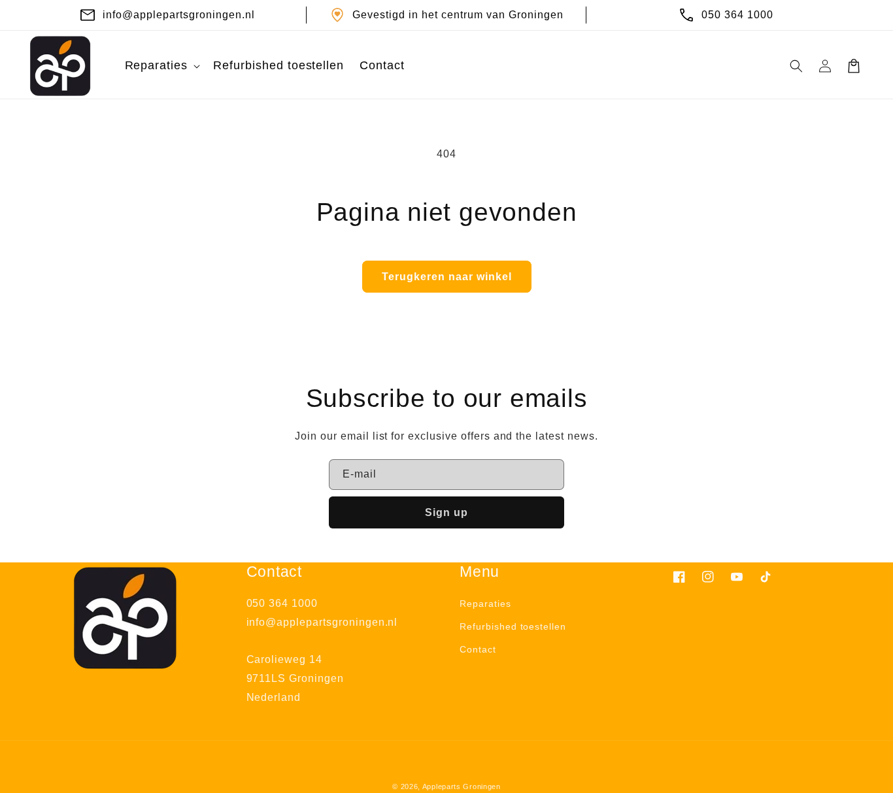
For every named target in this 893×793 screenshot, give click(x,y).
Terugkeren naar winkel (447, 276)
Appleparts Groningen (461, 786)
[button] (161, 65)
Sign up (446, 512)
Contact (478, 649)
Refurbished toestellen (513, 626)
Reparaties (485, 603)
